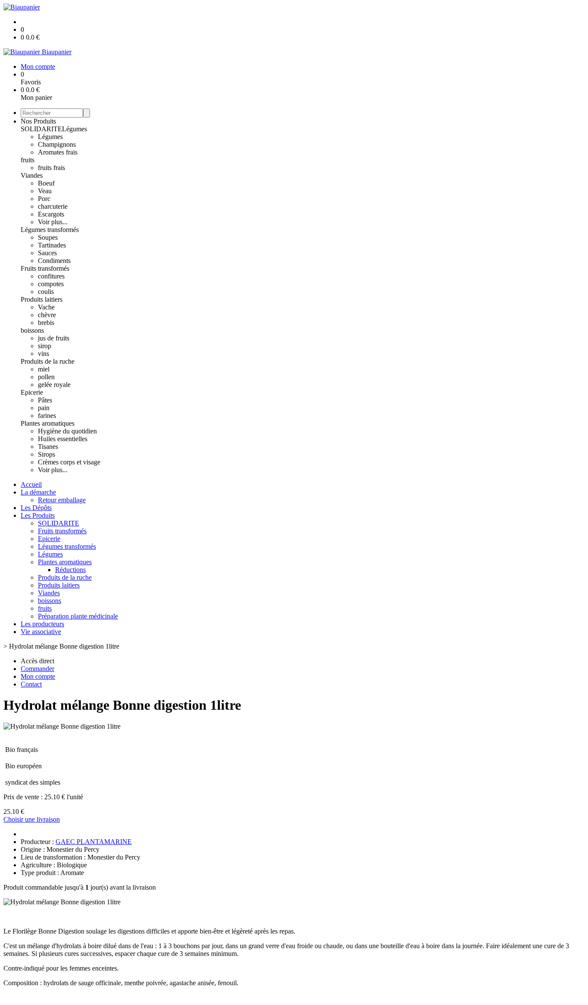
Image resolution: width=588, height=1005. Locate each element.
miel (44, 369)
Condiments (54, 260)
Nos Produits (38, 121)
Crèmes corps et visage (69, 462)
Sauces (47, 253)
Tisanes (48, 446)
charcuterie (53, 206)
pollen (46, 376)
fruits (27, 160)
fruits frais (51, 167)
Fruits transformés (45, 268)
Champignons (57, 144)
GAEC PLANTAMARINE (94, 841)
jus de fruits (53, 338)
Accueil (31, 484)
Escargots (51, 214)
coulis (46, 291)
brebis (46, 322)
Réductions (70, 569)
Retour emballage (62, 500)
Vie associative (41, 631)
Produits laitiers (41, 299)
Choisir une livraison (31, 819)
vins (43, 353)
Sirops (46, 454)
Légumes (74, 129)
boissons (32, 330)
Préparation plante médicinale (78, 616)
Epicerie (32, 392)
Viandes (32, 175)
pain (44, 407)
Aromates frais (57, 152)
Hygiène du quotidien (67, 431)
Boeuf (46, 183)
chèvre (47, 315)
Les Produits (38, 515)
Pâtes (45, 400)
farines (47, 415)
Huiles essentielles (62, 438)
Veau (45, 191)
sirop (44, 345)
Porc (44, 198)
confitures (51, 276)
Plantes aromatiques (47, 423)
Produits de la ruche (47, 361)
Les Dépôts (36, 507)
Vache (46, 307)
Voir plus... (53, 222)
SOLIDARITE (41, 129)
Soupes (48, 237)
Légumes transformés (50, 229)
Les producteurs (42, 624)
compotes (51, 284)
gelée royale (54, 384)
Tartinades (52, 245)
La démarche (38, 492)
